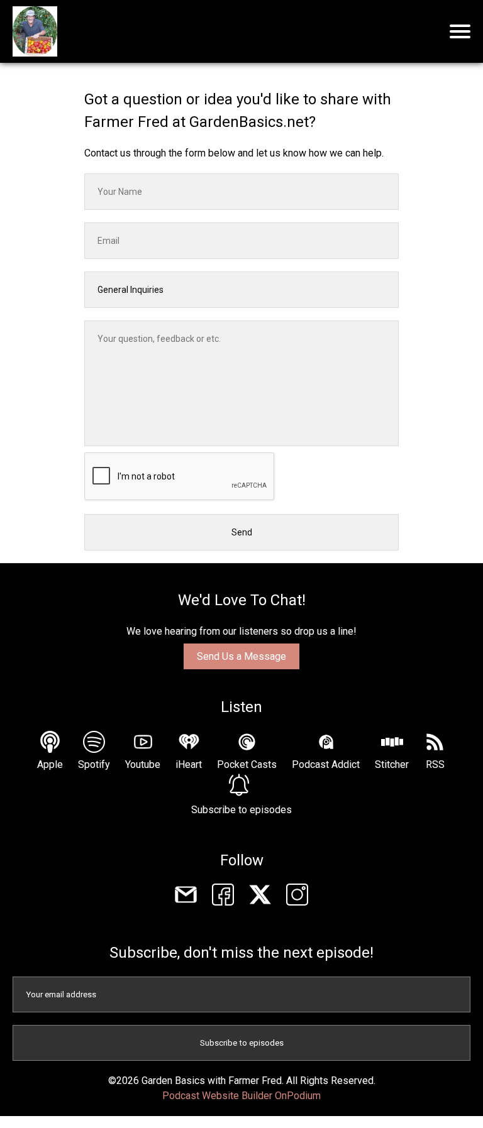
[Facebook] (223, 897)
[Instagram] (297, 897)
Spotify (94, 764)
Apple (50, 764)
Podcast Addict (326, 764)
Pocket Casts (247, 764)
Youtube (142, 764)
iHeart (188, 764)
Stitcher (392, 764)
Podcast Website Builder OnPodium (241, 1096)
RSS (435, 764)
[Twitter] (260, 897)
